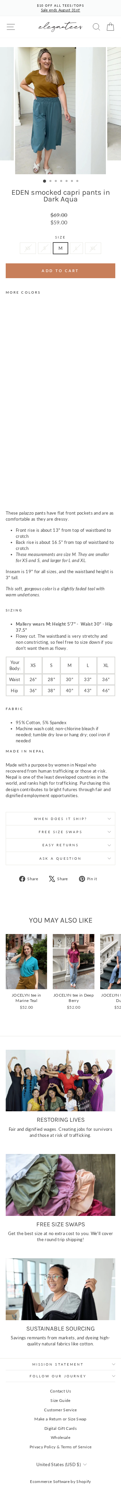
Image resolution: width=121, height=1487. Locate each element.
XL (93, 248)
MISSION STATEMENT (58, 1364)
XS (28, 248)
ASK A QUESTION (60, 858)
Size (60, 237)
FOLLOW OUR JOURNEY (58, 1376)
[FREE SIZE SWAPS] (60, 1185)
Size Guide (60, 1400)
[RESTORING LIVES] (60, 1080)
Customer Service (60, 1409)
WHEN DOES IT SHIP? (60, 819)
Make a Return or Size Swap (60, 1418)
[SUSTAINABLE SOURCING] (60, 1289)
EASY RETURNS (60, 845)
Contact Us (60, 1390)
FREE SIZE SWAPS (60, 832)
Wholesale (60, 1437)
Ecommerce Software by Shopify (60, 1481)
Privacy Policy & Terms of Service (61, 1446)
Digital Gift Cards (60, 1428)
